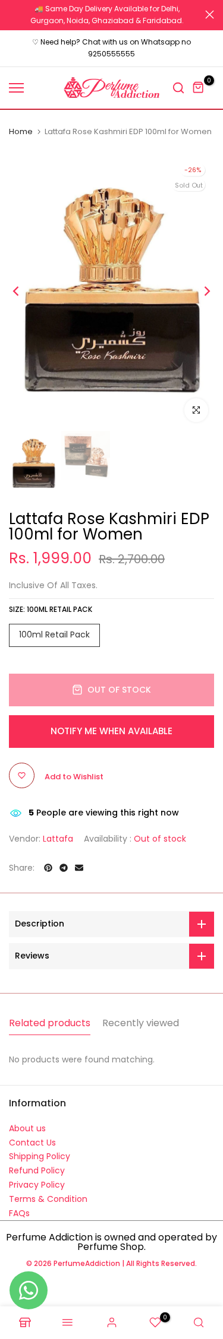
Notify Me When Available (111, 731)
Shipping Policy (39, 1156)
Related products (49, 1023)
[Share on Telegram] (63, 867)
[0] (198, 87)
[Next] (199, 291)
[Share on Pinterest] (48, 867)
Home (21, 131)
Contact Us (32, 1142)
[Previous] (24, 291)
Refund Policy (37, 1170)
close (209, 14)
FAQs (19, 1213)
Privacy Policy (37, 1185)
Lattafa (58, 839)
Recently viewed (140, 1023)
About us (27, 1128)
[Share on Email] (79, 867)
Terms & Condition (48, 1199)
